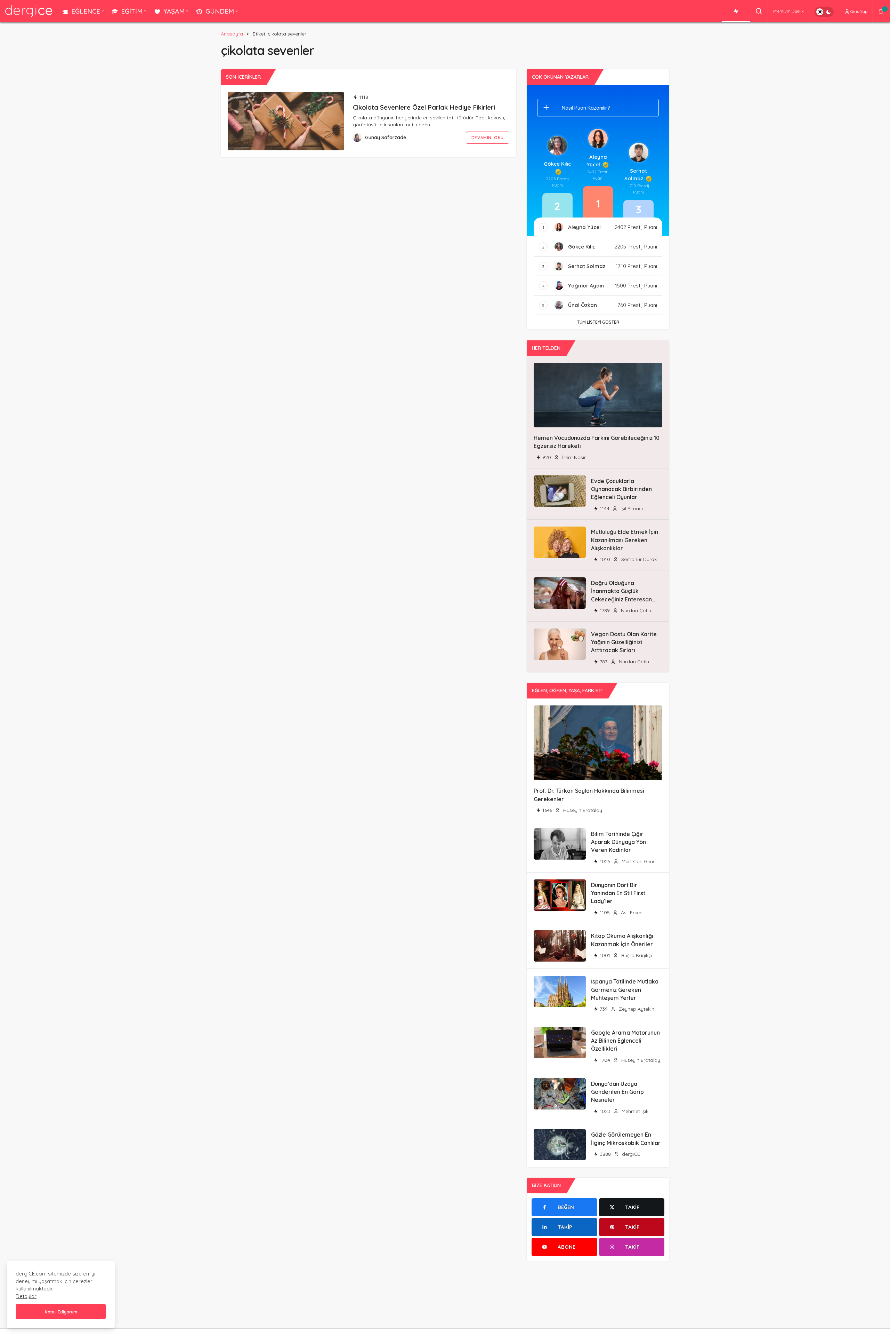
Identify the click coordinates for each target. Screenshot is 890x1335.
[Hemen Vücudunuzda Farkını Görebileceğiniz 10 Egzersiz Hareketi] (598, 395)
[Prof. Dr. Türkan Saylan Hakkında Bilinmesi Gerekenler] (598, 742)
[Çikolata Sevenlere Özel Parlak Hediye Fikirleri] (286, 121)
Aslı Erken (631, 912)
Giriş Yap (858, 11)
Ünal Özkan (582, 305)
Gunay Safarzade (385, 137)
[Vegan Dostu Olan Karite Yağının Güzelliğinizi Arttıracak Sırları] (560, 644)
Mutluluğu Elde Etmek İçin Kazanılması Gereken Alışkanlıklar (624, 540)
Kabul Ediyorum (61, 1311)
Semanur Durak (638, 559)
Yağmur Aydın (586, 285)
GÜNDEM (219, 11)
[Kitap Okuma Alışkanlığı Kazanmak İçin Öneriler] (560, 946)
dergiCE (630, 1154)
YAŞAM (174, 11)
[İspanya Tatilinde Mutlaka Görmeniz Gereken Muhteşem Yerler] (560, 991)
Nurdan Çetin (635, 610)
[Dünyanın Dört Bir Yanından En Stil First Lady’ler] (560, 895)
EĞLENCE (85, 11)
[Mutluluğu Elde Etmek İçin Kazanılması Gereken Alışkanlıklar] (560, 542)
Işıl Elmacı (631, 508)
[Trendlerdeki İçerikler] (736, 11)
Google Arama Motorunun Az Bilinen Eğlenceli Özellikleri (625, 1040)
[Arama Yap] (759, 11)
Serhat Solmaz (635, 174)
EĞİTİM (132, 11)
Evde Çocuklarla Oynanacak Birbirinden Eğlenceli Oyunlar (621, 489)
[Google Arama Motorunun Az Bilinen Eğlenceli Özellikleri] (560, 1042)
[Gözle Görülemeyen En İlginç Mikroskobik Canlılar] (560, 1144)
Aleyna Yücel (596, 160)
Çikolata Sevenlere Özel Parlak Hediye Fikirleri (424, 107)
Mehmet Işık (634, 1111)
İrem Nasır (573, 457)
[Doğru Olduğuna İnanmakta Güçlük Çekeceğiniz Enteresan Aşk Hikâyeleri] (560, 593)
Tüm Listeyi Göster (598, 322)
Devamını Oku (487, 137)
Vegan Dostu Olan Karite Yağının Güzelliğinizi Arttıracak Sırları (624, 642)
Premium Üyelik (788, 11)
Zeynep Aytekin (635, 1009)
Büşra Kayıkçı (636, 955)
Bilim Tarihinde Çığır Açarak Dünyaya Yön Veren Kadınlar (618, 842)
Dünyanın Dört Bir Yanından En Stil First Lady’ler (618, 893)
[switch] (824, 12)
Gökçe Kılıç (557, 163)
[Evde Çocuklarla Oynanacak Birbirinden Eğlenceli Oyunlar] (560, 491)
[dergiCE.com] (28, 11)
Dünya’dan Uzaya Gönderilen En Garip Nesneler (617, 1092)
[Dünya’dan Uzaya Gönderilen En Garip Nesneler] (560, 1093)
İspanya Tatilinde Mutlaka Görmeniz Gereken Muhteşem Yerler (624, 989)
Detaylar (26, 1296)
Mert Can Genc (638, 861)
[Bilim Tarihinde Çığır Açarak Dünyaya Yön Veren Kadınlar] (560, 844)
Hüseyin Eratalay (582, 810)
